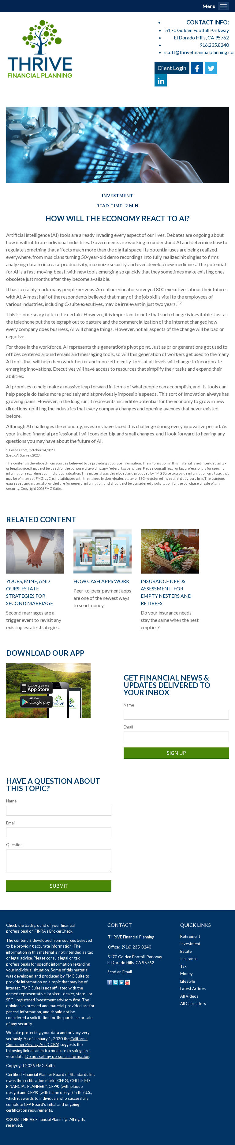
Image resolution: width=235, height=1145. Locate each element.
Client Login (172, 67)
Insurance (188, 958)
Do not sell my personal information (57, 1056)
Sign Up (176, 753)
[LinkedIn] (121, 981)
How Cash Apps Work (101, 581)
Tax (183, 966)
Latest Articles (193, 988)
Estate (186, 951)
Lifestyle (187, 981)
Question (14, 844)
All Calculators (193, 1003)
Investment (190, 943)
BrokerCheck (61, 931)
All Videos (189, 996)
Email (128, 727)
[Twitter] (115, 981)
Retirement (190, 936)
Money (186, 973)
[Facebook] (109, 981)
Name (129, 705)
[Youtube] (127, 981)
